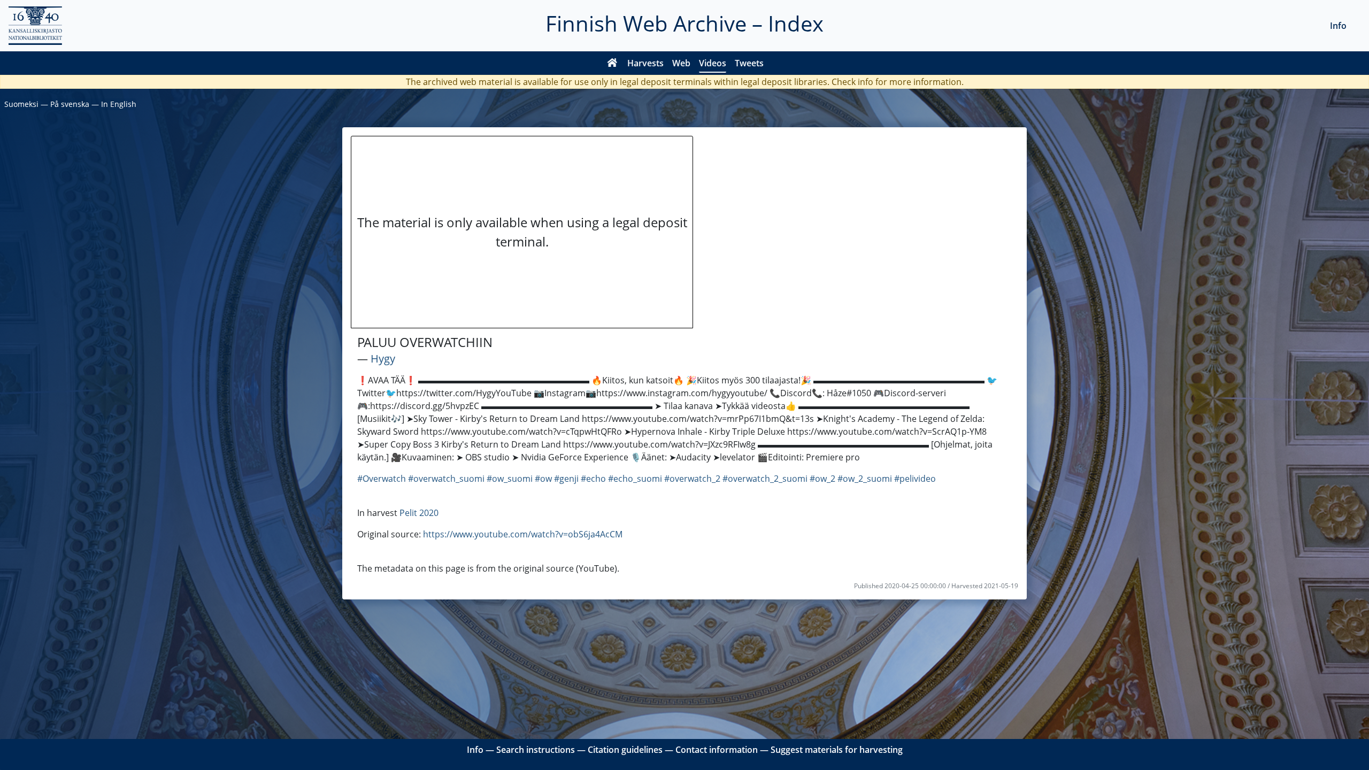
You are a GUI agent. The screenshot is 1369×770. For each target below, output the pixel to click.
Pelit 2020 (419, 513)
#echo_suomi (635, 478)
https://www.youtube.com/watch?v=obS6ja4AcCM (522, 534)
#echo (593, 478)
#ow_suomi (510, 478)
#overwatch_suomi (446, 478)
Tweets (749, 63)
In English (118, 104)
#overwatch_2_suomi (764, 478)
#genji (566, 478)
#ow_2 (822, 478)
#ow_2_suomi (864, 478)
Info (1338, 26)
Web (681, 63)
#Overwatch (381, 478)
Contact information (716, 750)
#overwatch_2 (692, 478)
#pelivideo (915, 478)
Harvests (645, 63)
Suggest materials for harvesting (837, 750)
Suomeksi (21, 104)
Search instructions (535, 750)
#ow (543, 478)
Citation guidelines (625, 750)
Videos (712, 63)
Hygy (383, 358)
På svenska (69, 104)
